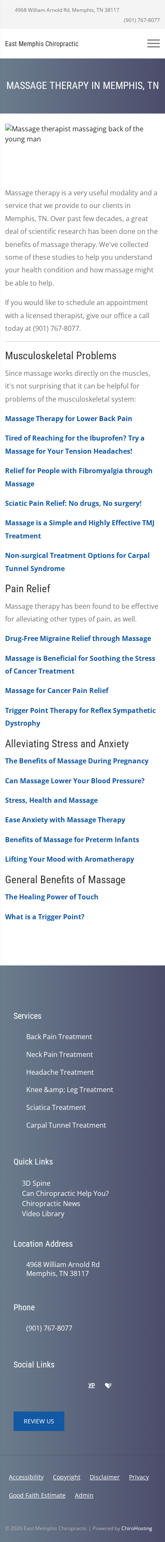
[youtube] (73, 1386)
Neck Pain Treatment (59, 1054)
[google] (18, 1386)
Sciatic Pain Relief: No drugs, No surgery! (73, 503)
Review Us (39, 1421)
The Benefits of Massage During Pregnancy (76, 760)
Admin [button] (84, 1495)
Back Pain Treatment (59, 1036)
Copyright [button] (66, 1477)
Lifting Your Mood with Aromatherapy (69, 859)
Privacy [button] (139, 1477)
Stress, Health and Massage (51, 800)
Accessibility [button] (26, 1477)
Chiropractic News (51, 1203)
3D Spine (36, 1183)
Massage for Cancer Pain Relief (56, 690)
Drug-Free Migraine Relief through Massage (78, 638)
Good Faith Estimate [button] (37, 1495)
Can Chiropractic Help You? (65, 1193)
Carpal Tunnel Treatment (66, 1125)
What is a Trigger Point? (45, 916)
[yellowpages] (91, 1386)
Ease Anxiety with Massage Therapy (65, 819)
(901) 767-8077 (141, 20)
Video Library (43, 1213)
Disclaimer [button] (105, 1477)
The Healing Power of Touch (52, 896)
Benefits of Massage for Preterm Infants (72, 839)
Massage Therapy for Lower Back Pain (68, 418)
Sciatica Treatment (56, 1107)
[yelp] (55, 1386)
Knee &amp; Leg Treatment (69, 1089)
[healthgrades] (108, 1386)
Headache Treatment (60, 1072)
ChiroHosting (136, 1528)
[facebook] (36, 1386)
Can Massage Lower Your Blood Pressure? (75, 780)
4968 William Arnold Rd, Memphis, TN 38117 (66, 10)
